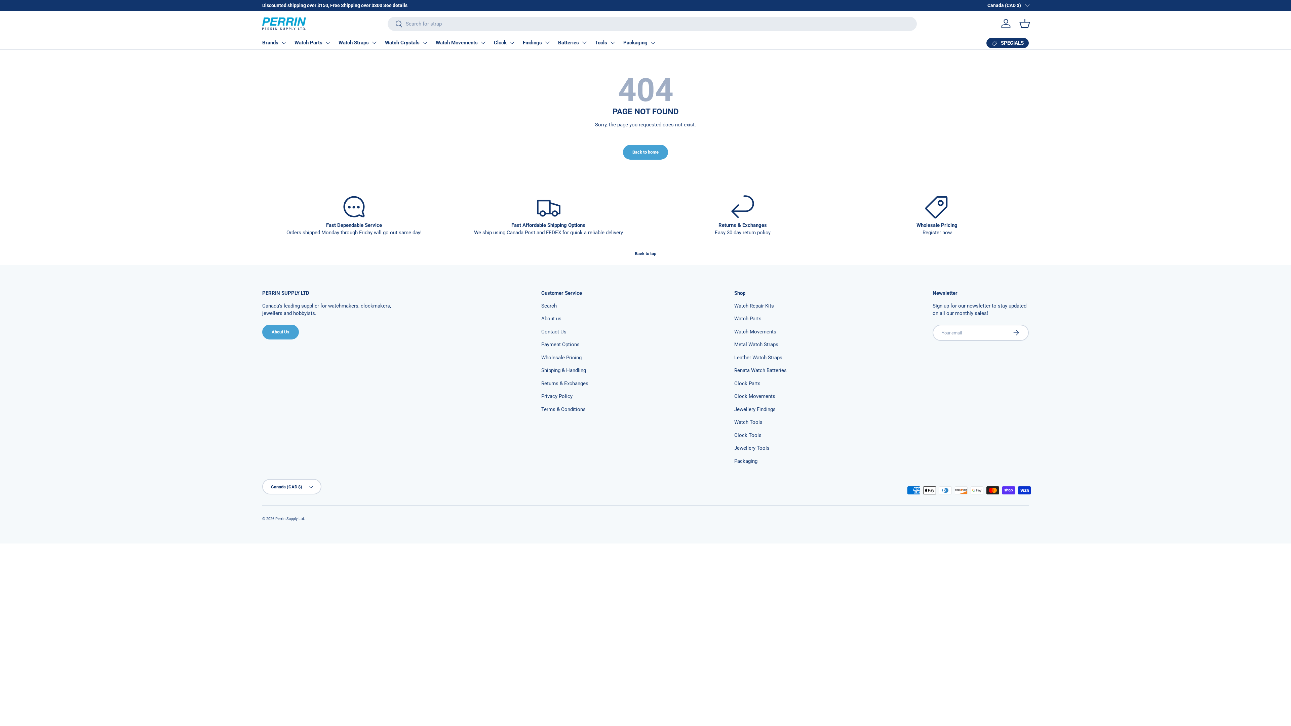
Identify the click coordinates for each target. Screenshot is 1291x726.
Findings (532, 43)
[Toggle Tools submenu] (613, 43)
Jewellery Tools (752, 448)
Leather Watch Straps (758, 358)
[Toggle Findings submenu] (547, 43)
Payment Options (560, 344)
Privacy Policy (557, 396)
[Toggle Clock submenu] (512, 43)
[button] (1024, 23)
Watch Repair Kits (754, 306)
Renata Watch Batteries (760, 370)
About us (551, 319)
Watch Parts (308, 43)
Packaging (635, 43)
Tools (601, 43)
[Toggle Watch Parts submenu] (328, 43)
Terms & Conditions (563, 409)
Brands (270, 43)
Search (549, 306)
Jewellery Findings (755, 409)
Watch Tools (748, 422)
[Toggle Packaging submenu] (653, 43)
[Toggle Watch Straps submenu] (374, 43)
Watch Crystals (402, 43)
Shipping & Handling (563, 370)
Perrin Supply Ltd (289, 519)
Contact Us (553, 332)
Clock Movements (754, 396)
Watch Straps (354, 43)
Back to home (645, 152)
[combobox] (652, 24)
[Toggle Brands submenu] (284, 43)
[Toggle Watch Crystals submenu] (425, 43)
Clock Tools (747, 435)
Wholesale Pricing (561, 358)
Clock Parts (747, 383)
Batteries (568, 43)
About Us (280, 331)
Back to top (645, 253)
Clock (500, 43)
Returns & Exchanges (564, 383)
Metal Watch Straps (756, 344)
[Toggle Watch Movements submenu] (483, 43)
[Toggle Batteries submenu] (584, 43)
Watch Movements (457, 43)
